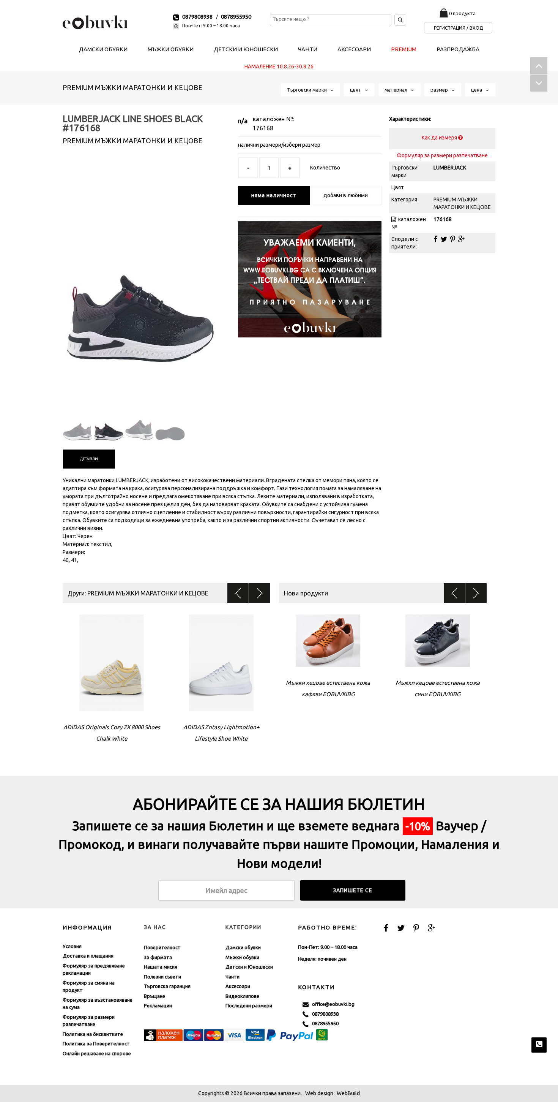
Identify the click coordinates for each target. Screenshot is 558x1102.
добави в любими (345, 195)
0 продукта (462, 13)
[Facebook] (435, 239)
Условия (72, 946)
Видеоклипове (242, 996)
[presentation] (89, 459)
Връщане (154, 996)
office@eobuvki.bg (332, 1004)
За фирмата (158, 957)
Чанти (232, 976)
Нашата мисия (160, 966)
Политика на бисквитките (93, 1034)
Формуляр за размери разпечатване (442, 155)
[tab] (89, 459)
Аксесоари (237, 986)
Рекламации (158, 1005)
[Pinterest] (452, 239)
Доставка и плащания (88, 955)
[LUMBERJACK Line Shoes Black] (139, 280)
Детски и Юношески (249, 966)
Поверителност (162, 947)
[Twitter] (444, 239)
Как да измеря (440, 138)
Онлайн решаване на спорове (97, 1053)
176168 (263, 128)
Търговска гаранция (167, 986)
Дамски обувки (243, 947)
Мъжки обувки (242, 957)
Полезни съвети (162, 976)
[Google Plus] (461, 239)
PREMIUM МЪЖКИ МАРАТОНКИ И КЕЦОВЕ (132, 87)
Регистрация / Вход (458, 27)
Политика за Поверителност (96, 1043)
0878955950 (236, 16)
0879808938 (197, 16)
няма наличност (273, 195)
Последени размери (248, 1005)
